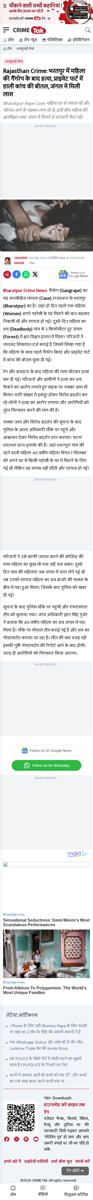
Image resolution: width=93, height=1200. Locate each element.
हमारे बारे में (12, 1161)
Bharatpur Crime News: (25, 291)
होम (9, 48)
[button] (8, 40)
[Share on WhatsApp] (26, 274)
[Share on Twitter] (35, 274)
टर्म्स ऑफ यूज (61, 1161)
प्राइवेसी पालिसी (36, 1161)
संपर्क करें (82, 1161)
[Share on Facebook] (16, 274)
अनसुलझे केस (25, 48)
